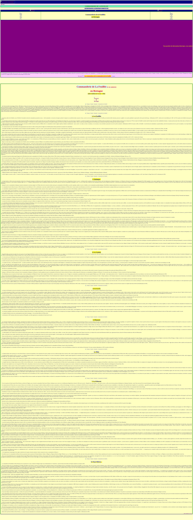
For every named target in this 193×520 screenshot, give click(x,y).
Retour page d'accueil (89, 8)
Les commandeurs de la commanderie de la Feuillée (97, 86)
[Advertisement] (180, 2)
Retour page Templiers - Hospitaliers (101, 8)
